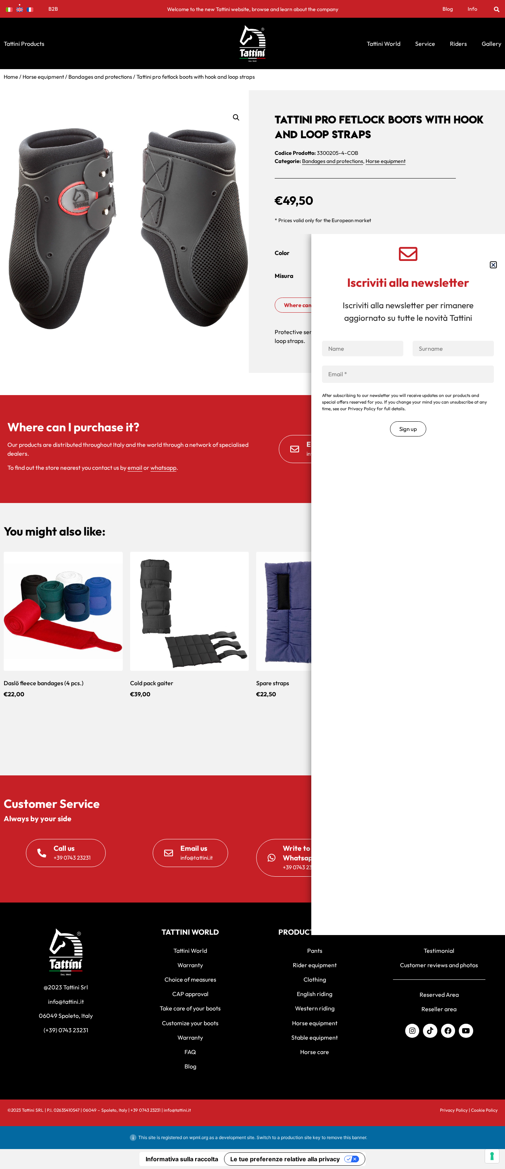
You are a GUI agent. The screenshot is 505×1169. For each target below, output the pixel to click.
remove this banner (346, 1137)
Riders (458, 43)
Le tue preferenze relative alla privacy (285, 1159)
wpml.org (198, 1137)
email (135, 467)
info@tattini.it (66, 1001)
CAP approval (190, 994)
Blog (448, 9)
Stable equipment (314, 1037)
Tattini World (383, 43)
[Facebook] (448, 1031)
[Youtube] (466, 1031)
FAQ (190, 1052)
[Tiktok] (430, 1031)
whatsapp (163, 467)
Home (11, 76)
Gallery (491, 43)
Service (425, 43)
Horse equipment (43, 76)
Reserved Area (439, 994)
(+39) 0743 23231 (66, 1030)
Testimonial (439, 950)
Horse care (314, 1052)
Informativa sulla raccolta (182, 1159)
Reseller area (439, 1009)
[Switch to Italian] (9, 9)
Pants (314, 950)
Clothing (315, 979)
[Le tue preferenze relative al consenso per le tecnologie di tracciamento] (492, 1156)
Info (472, 9)
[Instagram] (412, 1031)
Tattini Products (24, 43)
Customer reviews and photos (439, 965)
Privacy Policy (454, 1110)
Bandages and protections (100, 76)
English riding (314, 994)
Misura (284, 276)
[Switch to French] (30, 9)
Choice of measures (190, 979)
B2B (53, 9)
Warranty (190, 965)
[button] (496, 9)
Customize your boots (190, 1023)
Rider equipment (315, 965)
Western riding (315, 1008)
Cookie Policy (484, 1110)
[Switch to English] (19, 9)
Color (282, 253)
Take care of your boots (190, 1008)
